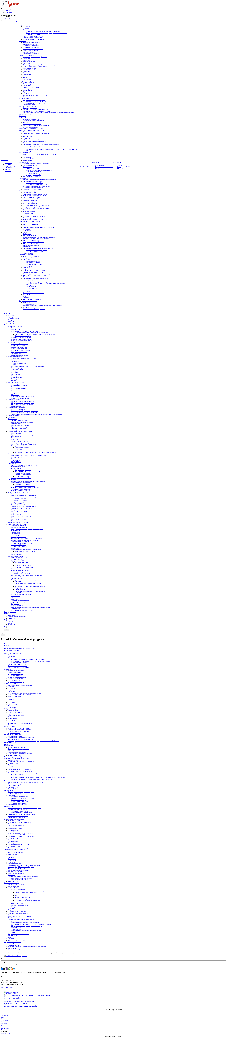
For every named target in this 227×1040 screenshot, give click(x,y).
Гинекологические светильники (32, 37)
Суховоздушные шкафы (33, 175)
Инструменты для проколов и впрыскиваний (40, 282)
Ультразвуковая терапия (30, 235)
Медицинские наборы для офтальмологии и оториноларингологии (46, 151)
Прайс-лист (95, 162)
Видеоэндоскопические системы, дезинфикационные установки (42, 305)
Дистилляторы (27, 90)
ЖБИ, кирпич (99, 165)
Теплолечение (27, 232)
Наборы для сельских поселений (33, 215)
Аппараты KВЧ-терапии (30, 224)
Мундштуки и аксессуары (31, 45)
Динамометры (27, 73)
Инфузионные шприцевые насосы (33, 293)
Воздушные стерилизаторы (34, 168)
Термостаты (26, 92)
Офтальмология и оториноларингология (31, 130)
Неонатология (27, 28)
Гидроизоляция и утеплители (104, 167)
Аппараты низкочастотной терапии (33, 242)
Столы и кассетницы (29, 157)
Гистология (22, 116)
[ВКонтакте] (2, 969)
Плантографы (27, 74)
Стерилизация (23, 162)
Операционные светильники (31, 269)
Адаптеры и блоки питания (31, 42)
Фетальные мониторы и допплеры (33, 39)
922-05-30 (6, 12)
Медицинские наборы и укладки (29, 191)
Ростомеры (26, 77)
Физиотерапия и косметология (28, 222)
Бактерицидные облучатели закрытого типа (36, 109)
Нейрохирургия (31, 286)
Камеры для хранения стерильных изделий (36, 163)
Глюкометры (27, 71)
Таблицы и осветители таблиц (32, 140)
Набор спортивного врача (30, 210)
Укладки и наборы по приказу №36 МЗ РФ (36, 205)
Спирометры (27, 79)
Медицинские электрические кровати (34, 101)
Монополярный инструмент (23, 897)
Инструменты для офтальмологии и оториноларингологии (41, 144)
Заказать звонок (5, 10)
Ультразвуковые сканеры (30, 61)
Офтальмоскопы (28, 135)
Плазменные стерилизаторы (34, 173)
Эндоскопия (26, 302)
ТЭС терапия (27, 234)
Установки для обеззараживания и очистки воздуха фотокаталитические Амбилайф (48, 112)
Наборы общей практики (30, 218)
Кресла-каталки (27, 122)
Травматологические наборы (31, 199)
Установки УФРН (28, 159)
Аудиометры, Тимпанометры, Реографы (35, 57)
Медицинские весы (29, 69)
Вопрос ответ (121, 168)
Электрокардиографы (29, 68)
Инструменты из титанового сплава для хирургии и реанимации (46, 283)
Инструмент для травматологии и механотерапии (41, 289)
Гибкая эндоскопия (28, 304)
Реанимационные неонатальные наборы (35, 194)
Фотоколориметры (28, 82)
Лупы (24, 296)
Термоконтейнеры (28, 85)
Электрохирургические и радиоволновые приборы (38, 274)
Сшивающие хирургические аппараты (34, 270)
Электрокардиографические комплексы (35, 66)
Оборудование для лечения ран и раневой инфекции (39, 237)
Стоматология (23, 178)
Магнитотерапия (28, 253)
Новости (119, 165)
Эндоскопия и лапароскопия (28, 301)
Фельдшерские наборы (30, 200)
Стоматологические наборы (34, 183)
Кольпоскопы (27, 26)
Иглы (16, 895)
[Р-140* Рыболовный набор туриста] (15, 956)
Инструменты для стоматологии (32, 181)
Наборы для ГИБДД (29, 213)
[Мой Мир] (14, 969)
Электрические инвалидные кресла (33, 120)
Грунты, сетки (99, 168)
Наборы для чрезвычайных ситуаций (34, 216)
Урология (29, 291)
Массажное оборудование (30, 226)
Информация (117, 162)
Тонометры (26, 63)
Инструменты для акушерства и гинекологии (36, 29)
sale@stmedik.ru (5, 18)
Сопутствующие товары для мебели (34, 103)
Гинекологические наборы (34, 34)
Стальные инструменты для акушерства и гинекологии (43, 31)
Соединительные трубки (22, 899)
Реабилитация (23, 117)
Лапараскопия (27, 307)
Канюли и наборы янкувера (23, 902)
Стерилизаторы (27, 167)
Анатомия (29, 280)
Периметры (26, 138)
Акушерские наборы (29, 211)
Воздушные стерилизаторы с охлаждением (39, 170)
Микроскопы (27, 93)
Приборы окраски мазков (30, 84)
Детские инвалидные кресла (31, 119)
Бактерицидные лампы (30, 108)
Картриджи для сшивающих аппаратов (38, 266)
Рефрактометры (27, 136)
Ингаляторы (26, 246)
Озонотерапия (27, 229)
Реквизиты (8, 171)
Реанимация (26, 267)
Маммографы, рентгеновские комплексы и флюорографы (40, 154)
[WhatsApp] (9, 969)
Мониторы (26, 297)
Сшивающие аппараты (33, 262)
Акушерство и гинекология (27, 25)
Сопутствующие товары (30, 165)
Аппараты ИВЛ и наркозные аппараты (34, 275)
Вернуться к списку (7, 987)
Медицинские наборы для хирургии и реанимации (41, 285)
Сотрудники (8, 167)
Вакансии (7, 169)
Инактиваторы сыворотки (31, 87)
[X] (4, 969)
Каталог (18, 22)
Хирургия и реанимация (26, 254)
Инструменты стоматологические (36, 184)
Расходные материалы (33, 261)
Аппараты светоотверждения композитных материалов (39, 179)
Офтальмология (31, 148)
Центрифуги (27, 89)
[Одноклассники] (12, 969)
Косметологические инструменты (36, 250)
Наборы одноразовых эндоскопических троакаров (30, 891)
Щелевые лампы (28, 132)
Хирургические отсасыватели (32, 299)
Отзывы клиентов (10, 166)
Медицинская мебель (25, 98)
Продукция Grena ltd (29, 259)
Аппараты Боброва (28, 258)
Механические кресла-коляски (32, 124)
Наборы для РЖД (28, 202)
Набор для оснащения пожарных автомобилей (37, 208)
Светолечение (27, 230)
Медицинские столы (29, 104)
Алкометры (22, 41)
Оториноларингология (33, 146)
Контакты (128, 166)
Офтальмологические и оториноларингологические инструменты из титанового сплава (53, 149)
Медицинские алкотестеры (31, 53)
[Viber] (7, 969)
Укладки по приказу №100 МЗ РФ (33, 207)
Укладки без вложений (30, 203)
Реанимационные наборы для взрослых (35, 219)
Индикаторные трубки (30, 44)
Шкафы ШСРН (27, 160)
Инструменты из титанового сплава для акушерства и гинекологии (46, 33)
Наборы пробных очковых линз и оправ (35, 143)
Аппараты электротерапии (31, 245)
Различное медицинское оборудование (31, 128)
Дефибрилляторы (28, 277)
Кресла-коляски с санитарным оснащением (36, 125)
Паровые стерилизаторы (33, 171)
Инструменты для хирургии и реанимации (36, 278)
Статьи (119, 167)
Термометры (26, 60)
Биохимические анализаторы (32, 96)
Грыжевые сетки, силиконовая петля (26, 892)
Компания (4, 160)
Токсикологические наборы (31, 197)
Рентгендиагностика (25, 152)
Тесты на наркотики (29, 52)
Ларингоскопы (27, 294)
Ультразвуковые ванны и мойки (32, 176)
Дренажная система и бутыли (24, 894)
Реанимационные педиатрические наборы (36, 195)
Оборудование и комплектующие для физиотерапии (39, 227)
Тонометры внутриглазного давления (34, 141)
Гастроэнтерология (25, 114)
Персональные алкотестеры (31, 47)
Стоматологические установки (32, 189)
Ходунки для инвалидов (30, 127)
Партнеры (8, 164)
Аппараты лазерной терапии (31, 240)
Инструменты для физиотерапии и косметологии (38, 248)
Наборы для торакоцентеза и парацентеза (27, 900)
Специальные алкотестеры (31, 50)
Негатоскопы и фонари (30, 155)
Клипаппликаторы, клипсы (34, 264)
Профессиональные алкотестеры (33, 49)
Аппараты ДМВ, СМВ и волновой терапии (36, 238)
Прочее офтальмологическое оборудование (36, 133)
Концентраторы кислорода (31, 256)
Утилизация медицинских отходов (29, 221)
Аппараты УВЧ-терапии (30, 243)
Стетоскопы (26, 58)
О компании (8, 163)
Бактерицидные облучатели (27, 106)
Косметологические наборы (34, 251)
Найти (6, 630)
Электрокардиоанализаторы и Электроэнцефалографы (39, 65)
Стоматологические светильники (33, 187)
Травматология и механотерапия (33, 272)
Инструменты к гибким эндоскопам (34, 309)
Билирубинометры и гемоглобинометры (35, 95)
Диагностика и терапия (26, 55)
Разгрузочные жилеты (29, 192)
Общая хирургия (31, 288)
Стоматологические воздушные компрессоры (36, 186)
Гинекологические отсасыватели (33, 36)
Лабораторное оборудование (28, 81)
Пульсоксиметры (28, 76)
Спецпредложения (85, 166)
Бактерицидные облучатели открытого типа (36, 111)
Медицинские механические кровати (34, 100)
